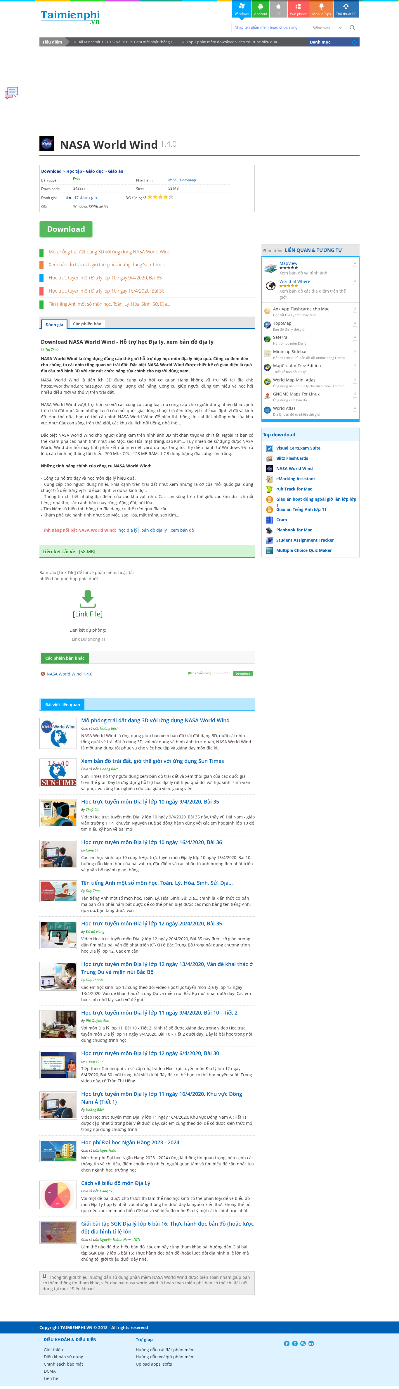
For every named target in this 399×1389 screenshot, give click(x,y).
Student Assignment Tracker (305, 540)
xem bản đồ (182, 530)
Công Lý (92, 850)
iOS (278, 13)
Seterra (280, 337)
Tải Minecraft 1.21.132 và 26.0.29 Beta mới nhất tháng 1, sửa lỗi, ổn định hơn (124, 42)
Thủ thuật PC (346, 13)
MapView (288, 263)
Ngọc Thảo (108, 1150)
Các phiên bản (87, 323)
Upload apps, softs (154, 1364)
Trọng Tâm (94, 1061)
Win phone (298, 13)
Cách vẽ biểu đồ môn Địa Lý (115, 1182)
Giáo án (115, 171)
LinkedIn (311, 1343)
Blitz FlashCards (292, 458)
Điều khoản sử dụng (63, 1356)
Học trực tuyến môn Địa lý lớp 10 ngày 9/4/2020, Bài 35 (105, 277)
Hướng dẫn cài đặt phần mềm (165, 1349)
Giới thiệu (53, 1349)
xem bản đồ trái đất (180, 735)
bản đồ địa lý (154, 530)
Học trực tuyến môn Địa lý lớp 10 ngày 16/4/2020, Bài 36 (106, 291)
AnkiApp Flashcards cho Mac (301, 309)
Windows (242, 13)
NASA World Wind (98, 735)
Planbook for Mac (294, 530)
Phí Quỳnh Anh (97, 1020)
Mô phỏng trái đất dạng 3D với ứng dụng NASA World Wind (110, 251)
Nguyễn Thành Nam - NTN (120, 1239)
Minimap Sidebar (290, 351)
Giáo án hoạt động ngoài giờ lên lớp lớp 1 (316, 499)
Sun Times (91, 776)
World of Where (295, 281)
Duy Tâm (93, 890)
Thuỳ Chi (92, 809)
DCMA (50, 1371)
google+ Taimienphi (295, 1343)
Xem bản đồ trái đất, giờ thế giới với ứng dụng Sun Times (106, 264)
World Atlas (284, 408)
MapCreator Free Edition (297, 365)
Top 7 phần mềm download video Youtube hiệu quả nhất (229, 42)
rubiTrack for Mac (294, 489)
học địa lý (128, 530)
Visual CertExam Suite (298, 448)
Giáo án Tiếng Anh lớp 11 (301, 509)
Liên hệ (51, 1378)
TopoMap (282, 323)
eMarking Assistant (295, 478)
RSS (303, 1343)
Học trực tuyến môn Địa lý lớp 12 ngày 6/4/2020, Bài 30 (150, 1053)
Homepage (188, 179)
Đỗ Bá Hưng (95, 931)
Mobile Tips (321, 13)
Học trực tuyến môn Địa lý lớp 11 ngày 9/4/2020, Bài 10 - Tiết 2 (159, 1012)
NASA (172, 179)
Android (260, 13)
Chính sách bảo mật (63, 1364)
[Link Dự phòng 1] (87, 639)
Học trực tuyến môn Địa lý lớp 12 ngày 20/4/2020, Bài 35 (151, 923)
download (70, 17)
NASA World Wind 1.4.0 (69, 674)
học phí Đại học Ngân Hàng (117, 1157)
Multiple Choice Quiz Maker (304, 550)
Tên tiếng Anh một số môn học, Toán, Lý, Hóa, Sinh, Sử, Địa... (109, 304)
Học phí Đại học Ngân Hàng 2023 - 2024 (130, 1142)
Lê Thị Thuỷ (49, 349)
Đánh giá (54, 324)
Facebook (286, 1343)
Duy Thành (94, 979)
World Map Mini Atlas (294, 380)
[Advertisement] (199, 89)
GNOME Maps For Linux (296, 394)
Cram (281, 519)
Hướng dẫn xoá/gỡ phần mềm (165, 1356)
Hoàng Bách (109, 728)
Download (51, 171)
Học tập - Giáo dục (84, 171)
